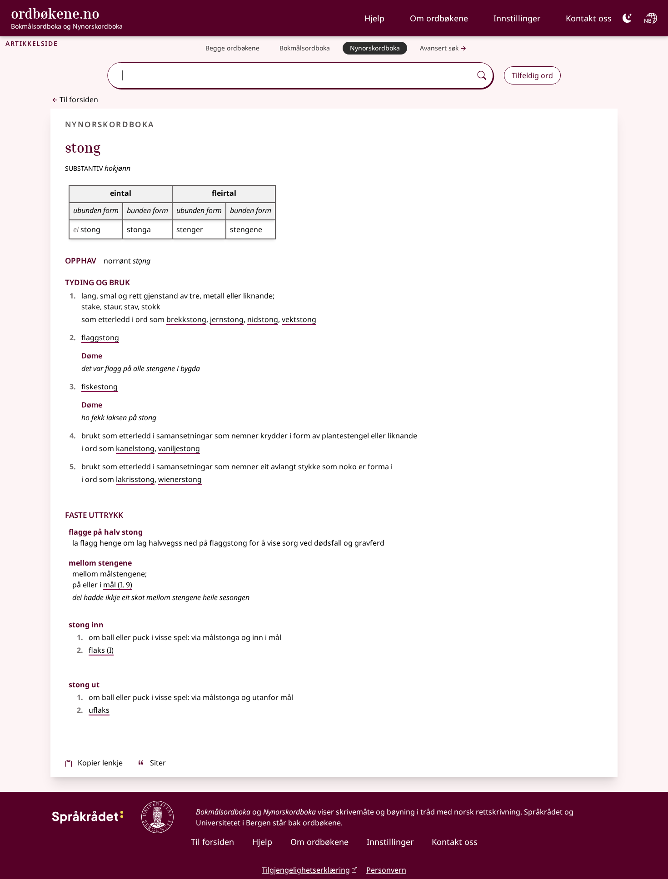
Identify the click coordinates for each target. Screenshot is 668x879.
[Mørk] (627, 18)
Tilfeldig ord (532, 75)
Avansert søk (439, 48)
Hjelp (374, 18)
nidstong (262, 319)
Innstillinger (517, 18)
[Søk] (482, 75)
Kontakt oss (589, 18)
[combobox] (291, 75)
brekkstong (186, 319)
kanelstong (135, 448)
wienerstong (180, 479)
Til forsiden (79, 99)
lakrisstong (135, 479)
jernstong (227, 319)
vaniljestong (179, 448)
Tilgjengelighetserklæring (306, 870)
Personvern (386, 870)
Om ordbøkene (439, 18)
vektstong (299, 319)
